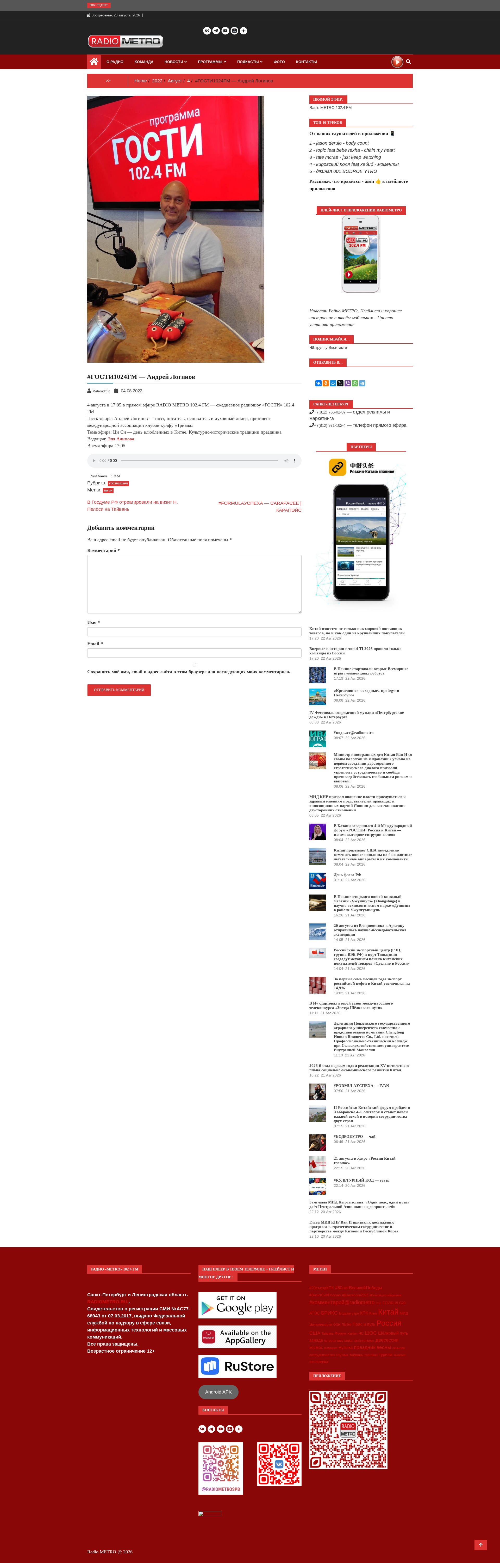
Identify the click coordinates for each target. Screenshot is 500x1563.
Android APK (218, 1392)
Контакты (306, 62)
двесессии (387, 1340)
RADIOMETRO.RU (108, 1301)
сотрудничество (322, 1355)
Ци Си (108, 490)
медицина (330, 1347)
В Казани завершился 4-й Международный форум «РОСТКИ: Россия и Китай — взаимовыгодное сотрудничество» (373, 830)
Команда (144, 62)
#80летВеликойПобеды (358, 1287)
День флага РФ (347, 875)
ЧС (361, 1333)
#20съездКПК (321, 1288)
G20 (402, 1303)
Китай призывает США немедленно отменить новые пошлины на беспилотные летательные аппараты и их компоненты (373, 854)
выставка (345, 1340)
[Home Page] (94, 62)
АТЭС (314, 1313)
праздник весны (372, 1347)
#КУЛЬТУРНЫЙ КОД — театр (361, 1180)
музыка (346, 1347)
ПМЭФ (346, 1325)
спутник (342, 1355)
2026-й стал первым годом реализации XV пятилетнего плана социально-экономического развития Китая (359, 1067)
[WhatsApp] (355, 383)
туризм (385, 1354)
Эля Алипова (121, 438)
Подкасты (248, 62)
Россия (389, 1323)
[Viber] (348, 383)
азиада (316, 1340)
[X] (340, 383)
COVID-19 (390, 1303)
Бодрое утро (349, 1313)
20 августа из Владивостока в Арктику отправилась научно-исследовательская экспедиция (370, 929)
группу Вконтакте (331, 347)
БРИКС (329, 1313)
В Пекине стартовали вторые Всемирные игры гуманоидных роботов (371, 671)
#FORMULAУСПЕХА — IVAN (361, 1086)
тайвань (356, 1355)
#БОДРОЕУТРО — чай (355, 1136)
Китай (388, 1311)
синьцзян (398, 1347)
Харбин (352, 1333)
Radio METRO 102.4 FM (330, 107)
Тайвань (328, 1333)
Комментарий (103, 550)
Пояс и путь (364, 1324)
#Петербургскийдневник (386, 1295)
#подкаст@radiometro (354, 733)
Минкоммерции (320, 1325)
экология (399, 1355)
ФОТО (279, 62)
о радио (115, 62)
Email (95, 643)
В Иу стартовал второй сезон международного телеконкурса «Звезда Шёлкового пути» (351, 1005)
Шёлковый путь (393, 1333)
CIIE (378, 1303)
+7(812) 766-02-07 (330, 412)
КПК (364, 1313)
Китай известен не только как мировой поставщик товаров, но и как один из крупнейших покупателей (357, 631)
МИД (404, 1313)
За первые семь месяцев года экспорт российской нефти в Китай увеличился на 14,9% (372, 983)
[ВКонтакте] (318, 383)
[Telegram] (362, 383)
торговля (371, 1355)
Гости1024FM (118, 483)
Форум (340, 1333)
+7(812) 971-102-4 (330, 425)
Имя (93, 622)
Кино (373, 1313)
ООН (336, 1325)
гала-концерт (364, 1340)
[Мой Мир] (333, 383)
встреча (330, 1340)
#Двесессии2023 (355, 1295)
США (314, 1333)
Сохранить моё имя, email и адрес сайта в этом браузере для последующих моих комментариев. (188, 671)
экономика (318, 1361)
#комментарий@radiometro (341, 1302)
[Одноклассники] (326, 383)
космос (316, 1347)
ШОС (371, 1333)
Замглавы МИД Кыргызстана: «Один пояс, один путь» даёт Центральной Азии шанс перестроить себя (359, 1204)
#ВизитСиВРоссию (325, 1295)
